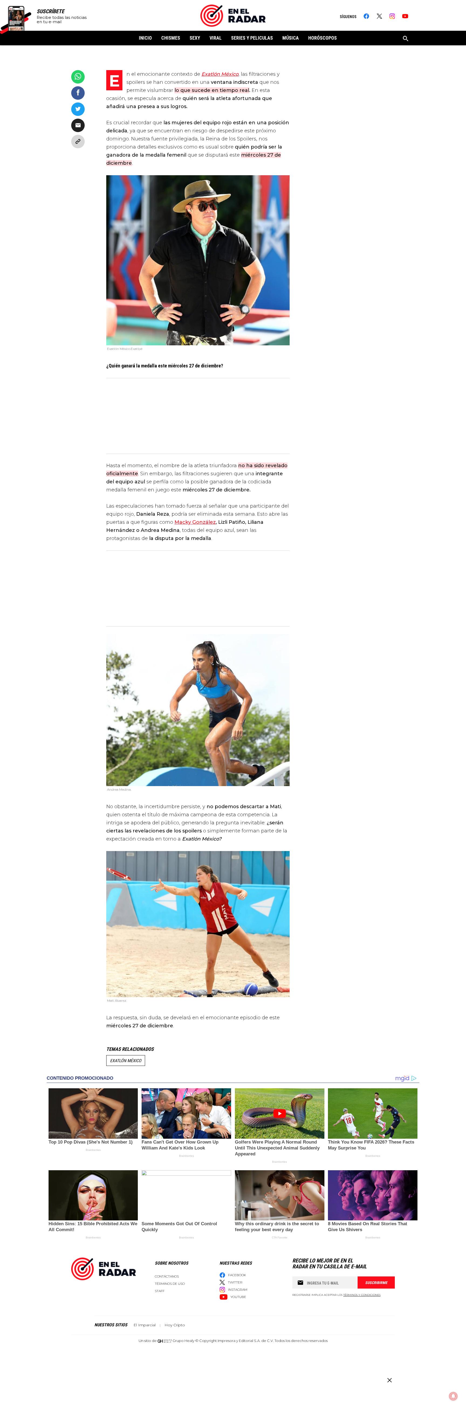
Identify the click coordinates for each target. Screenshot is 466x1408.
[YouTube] (405, 16)
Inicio (145, 38)
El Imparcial (144, 1325)
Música (290, 38)
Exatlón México (125, 1060)
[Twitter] (379, 16)
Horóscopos (322, 38)
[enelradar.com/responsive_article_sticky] (389, 1380)
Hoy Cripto (175, 1325)
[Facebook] (366, 16)
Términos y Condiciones (362, 1295)
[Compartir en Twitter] (78, 109)
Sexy (195, 38)
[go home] (233, 16)
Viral (216, 38)
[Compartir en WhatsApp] (78, 77)
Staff (160, 1291)
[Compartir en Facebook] (78, 93)
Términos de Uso (170, 1284)
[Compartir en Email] (78, 125)
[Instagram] (392, 16)
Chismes (170, 38)
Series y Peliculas (252, 38)
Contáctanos (167, 1276)
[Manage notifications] (453, 1396)
